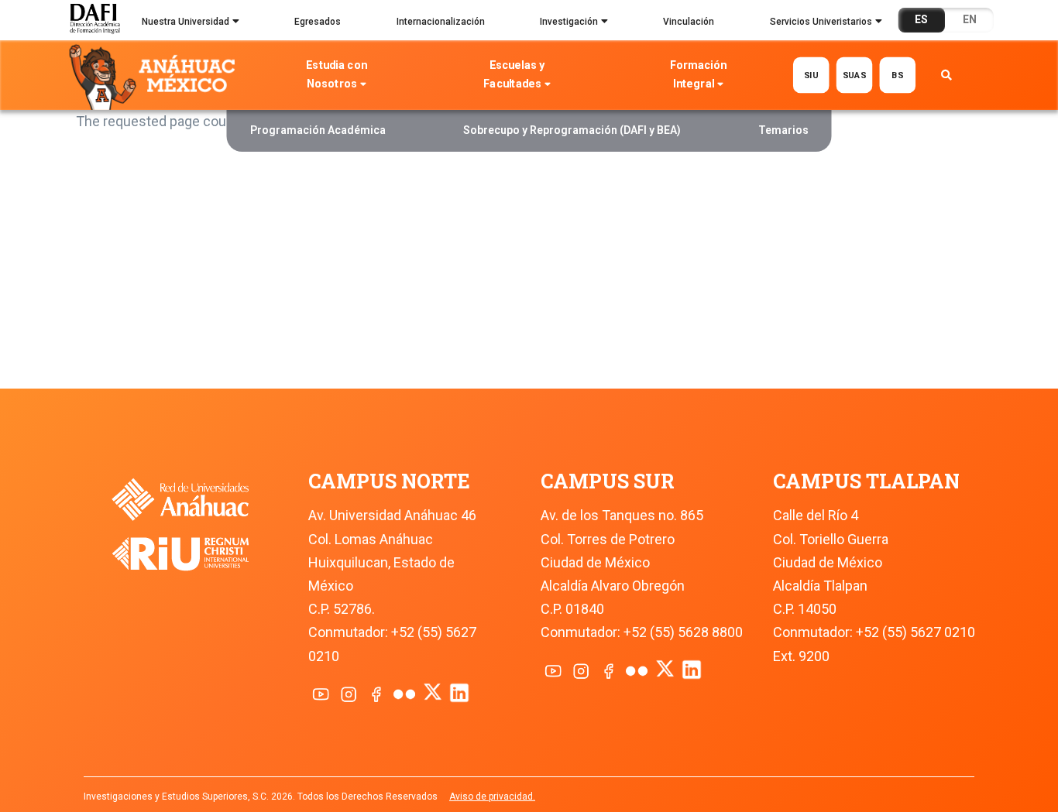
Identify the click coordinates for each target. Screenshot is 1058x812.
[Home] (155, 76)
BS (897, 75)
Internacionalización (441, 21)
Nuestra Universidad (185, 21)
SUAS (854, 75)
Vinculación (688, 21)
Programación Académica (318, 130)
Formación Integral (698, 75)
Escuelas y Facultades (514, 75)
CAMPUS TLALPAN (866, 481)
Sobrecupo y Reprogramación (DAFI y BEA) (572, 130)
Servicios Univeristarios (821, 21)
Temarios (783, 130)
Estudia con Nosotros (337, 75)
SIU (811, 75)
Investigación (569, 21)
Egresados (317, 21)
